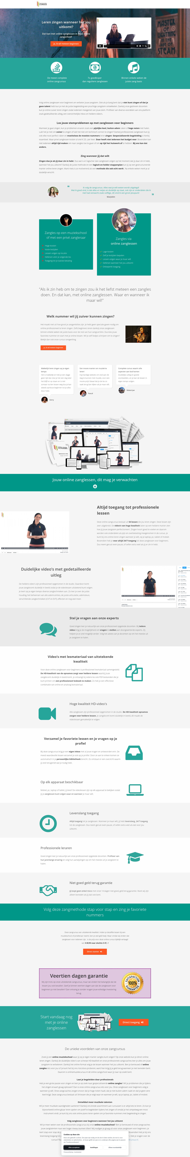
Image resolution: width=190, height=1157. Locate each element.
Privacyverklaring (68, 1152)
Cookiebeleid (77, 1152)
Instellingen (94, 1147)
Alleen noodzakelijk (115, 1147)
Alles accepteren (74, 1147)
